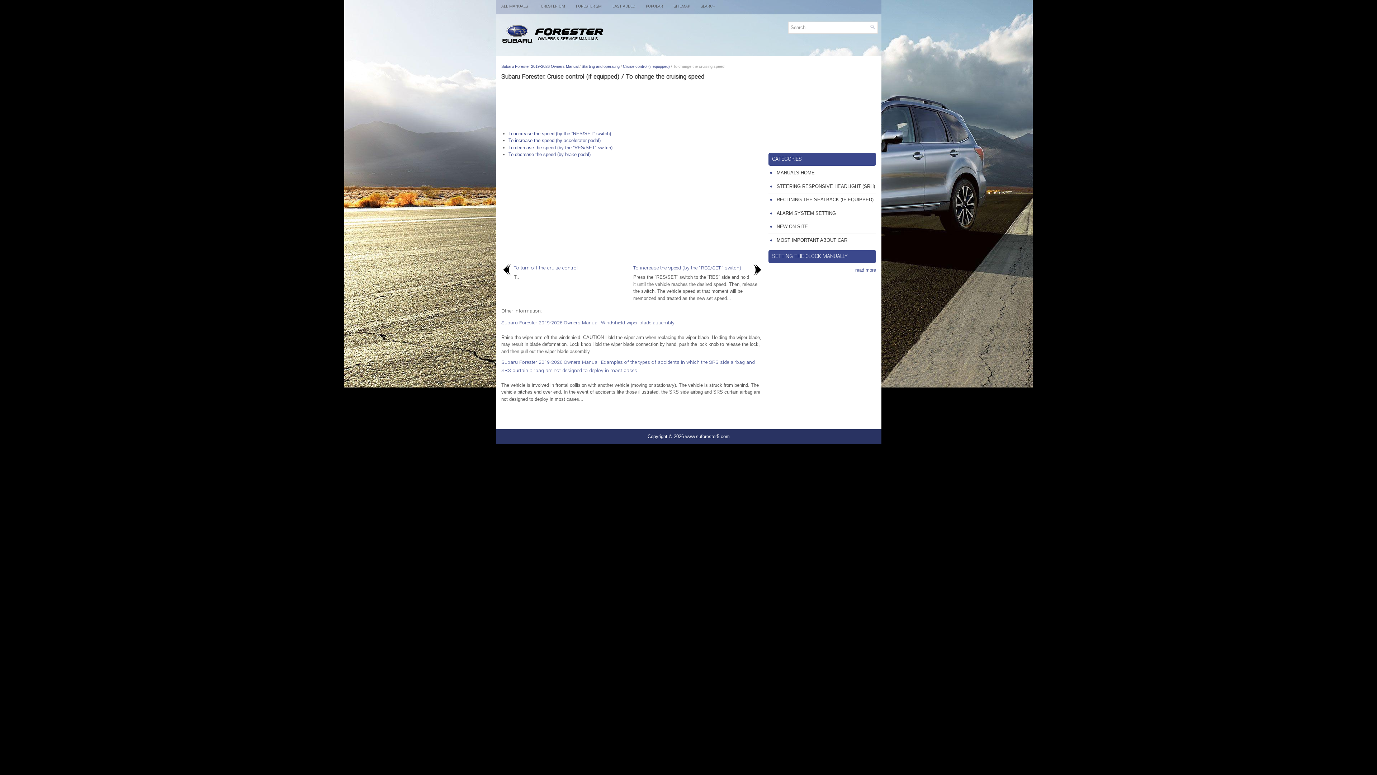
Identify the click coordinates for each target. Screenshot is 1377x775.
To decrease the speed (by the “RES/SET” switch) (560, 147)
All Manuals (514, 6)
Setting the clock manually (810, 256)
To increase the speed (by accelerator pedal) (554, 140)
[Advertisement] (632, 105)
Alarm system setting (806, 213)
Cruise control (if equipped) (646, 66)
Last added (623, 6)
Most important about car (812, 240)
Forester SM (589, 6)
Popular (654, 6)
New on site (792, 226)
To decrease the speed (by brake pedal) (549, 154)
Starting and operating (601, 66)
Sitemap (682, 6)
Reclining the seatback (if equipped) (825, 199)
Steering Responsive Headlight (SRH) (826, 186)
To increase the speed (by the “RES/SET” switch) (559, 133)
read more (865, 270)
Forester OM (552, 6)
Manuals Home (796, 172)
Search (708, 6)
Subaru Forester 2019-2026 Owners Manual (539, 66)
